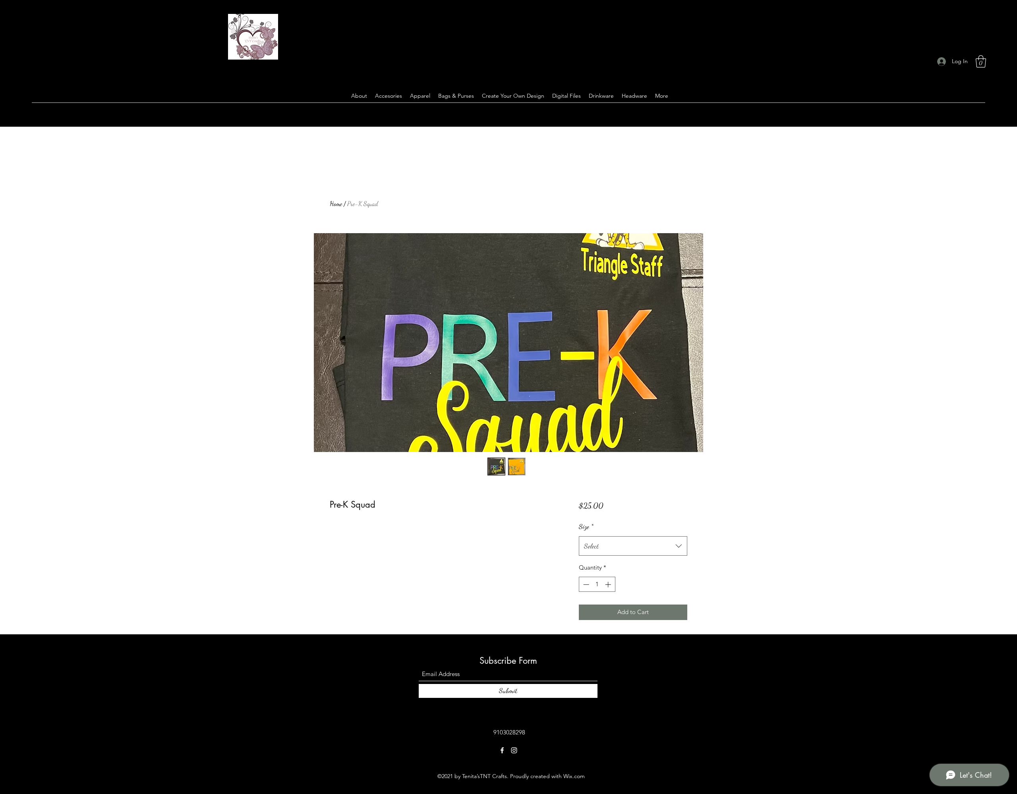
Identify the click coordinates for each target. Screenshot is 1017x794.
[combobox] (633, 546)
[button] (981, 61)
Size (586, 526)
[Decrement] (585, 584)
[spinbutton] (596, 584)
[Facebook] (502, 750)
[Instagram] (514, 750)
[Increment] (608, 584)
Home (336, 203)
